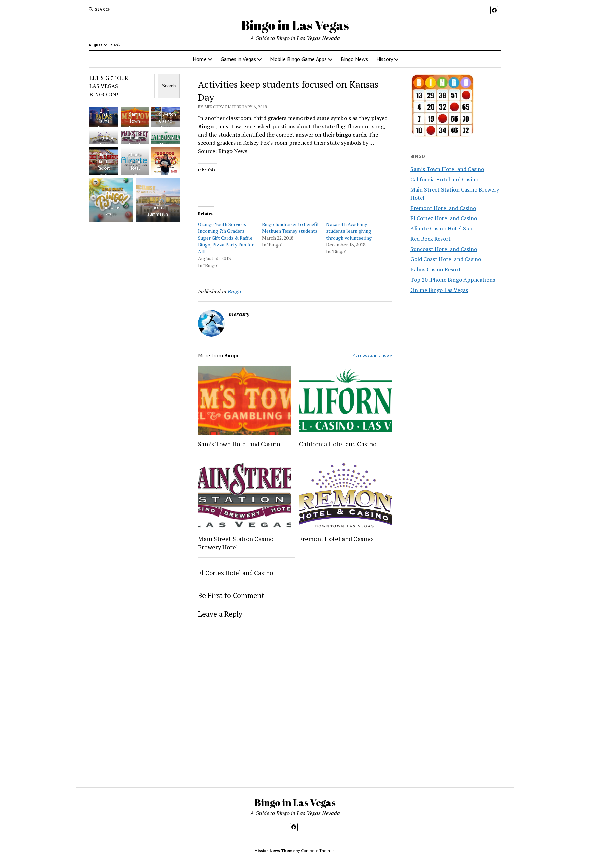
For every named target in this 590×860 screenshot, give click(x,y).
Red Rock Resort (430, 238)
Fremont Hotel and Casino (336, 539)
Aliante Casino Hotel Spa (441, 228)
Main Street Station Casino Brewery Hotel (235, 543)
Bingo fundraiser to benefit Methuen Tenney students (290, 227)
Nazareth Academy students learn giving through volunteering (349, 231)
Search (169, 85)
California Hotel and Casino (337, 444)
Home (200, 59)
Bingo (234, 291)
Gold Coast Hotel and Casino (445, 259)
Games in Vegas (238, 59)
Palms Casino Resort (435, 269)
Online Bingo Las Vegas (439, 290)
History (384, 59)
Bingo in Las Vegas (295, 25)
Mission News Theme (274, 850)
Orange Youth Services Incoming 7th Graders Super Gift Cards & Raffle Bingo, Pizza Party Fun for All (226, 238)
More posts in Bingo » (372, 355)
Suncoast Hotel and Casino (443, 249)
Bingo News (354, 59)
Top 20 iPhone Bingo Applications (452, 279)
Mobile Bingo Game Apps (298, 59)
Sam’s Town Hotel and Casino (239, 444)
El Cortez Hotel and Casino (235, 572)
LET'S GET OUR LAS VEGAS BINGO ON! (108, 86)
